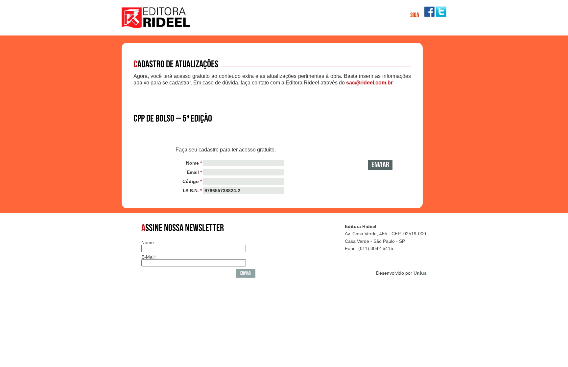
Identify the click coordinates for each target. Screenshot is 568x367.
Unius (420, 273)
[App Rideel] (156, 26)
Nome (194, 163)
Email (194, 172)
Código (192, 181)
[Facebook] (429, 15)
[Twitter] (441, 15)
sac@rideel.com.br (369, 82)
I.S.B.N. (192, 190)
